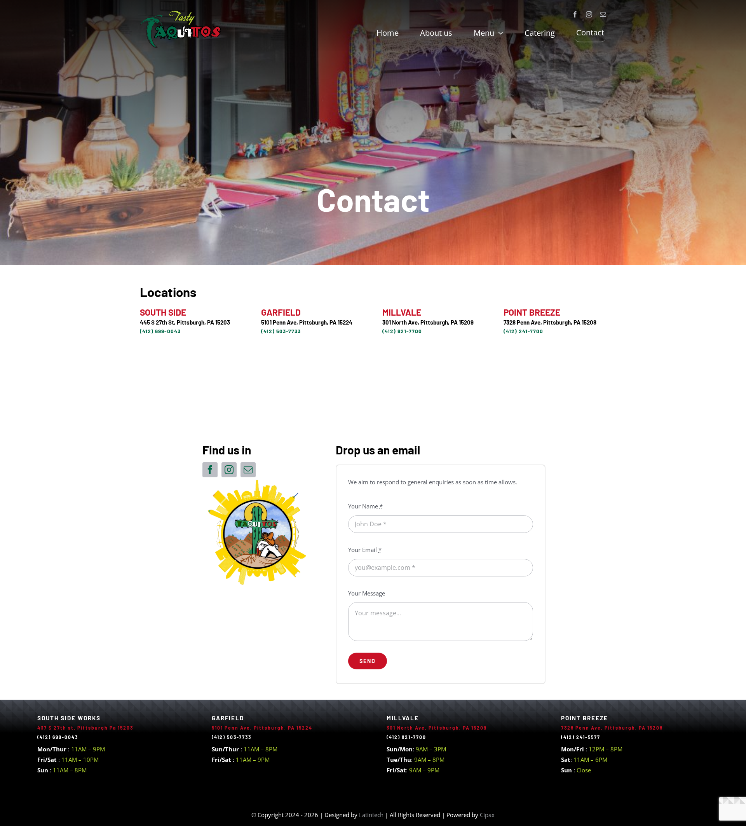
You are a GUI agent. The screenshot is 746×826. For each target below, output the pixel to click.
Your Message (366, 593)
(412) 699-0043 (160, 331)
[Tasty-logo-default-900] (180, 12)
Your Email (365, 550)
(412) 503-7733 (281, 331)
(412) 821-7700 (402, 331)
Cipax (487, 815)
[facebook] (575, 14)
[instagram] (589, 14)
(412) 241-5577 (580, 737)
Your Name (365, 506)
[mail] (603, 14)
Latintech (372, 815)
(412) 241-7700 (523, 331)
